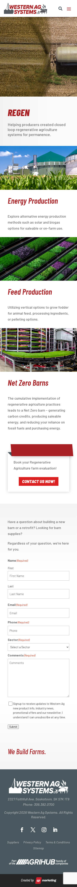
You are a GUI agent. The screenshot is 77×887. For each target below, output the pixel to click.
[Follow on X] (33, 830)
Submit (13, 726)
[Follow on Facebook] (22, 830)
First (11, 568)
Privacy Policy (32, 842)
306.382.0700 (44, 804)
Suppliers (13, 842)
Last (11, 586)
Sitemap (38, 848)
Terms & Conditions (57, 842)
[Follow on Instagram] (44, 830)
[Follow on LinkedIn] (55, 830)
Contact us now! (38, 481)
